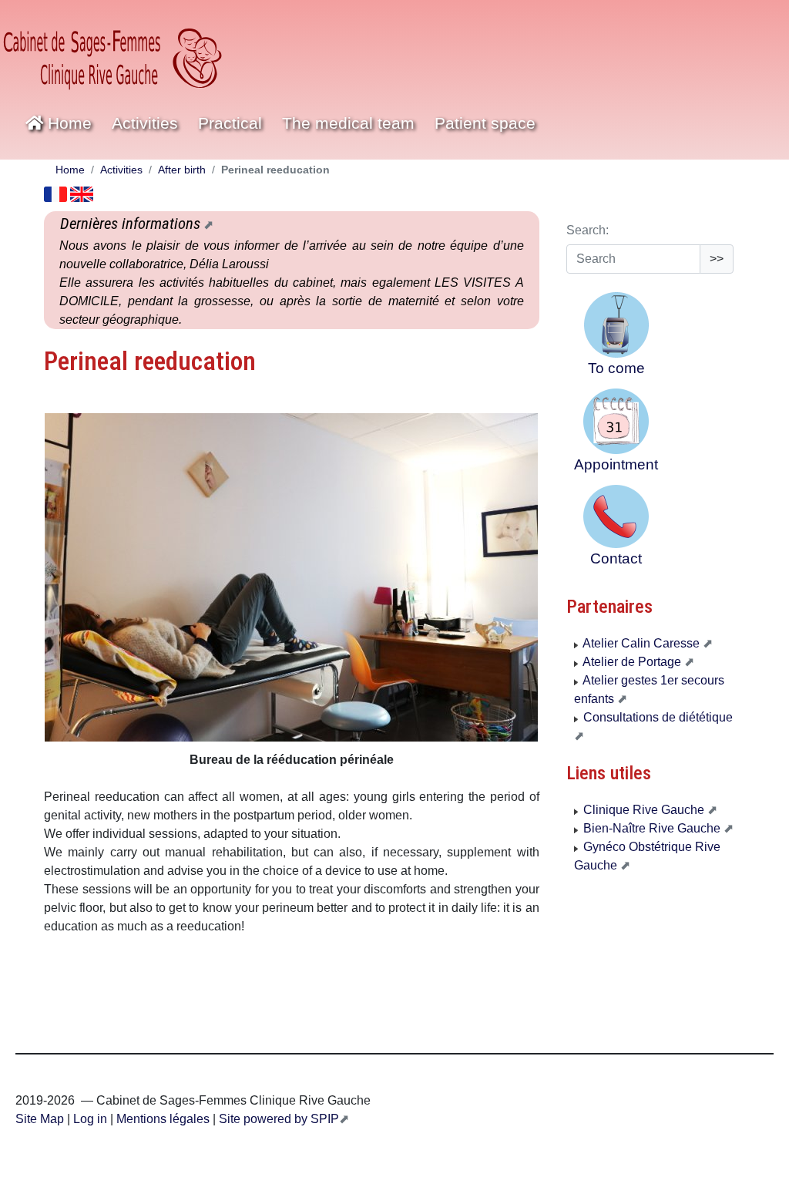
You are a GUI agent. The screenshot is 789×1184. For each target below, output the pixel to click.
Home (67, 123)
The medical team (348, 123)
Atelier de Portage (632, 661)
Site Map (39, 1118)
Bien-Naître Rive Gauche (652, 828)
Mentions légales (161, 1118)
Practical (230, 123)
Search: (587, 230)
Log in (90, 1118)
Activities (121, 169)
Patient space (485, 123)
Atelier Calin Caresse (641, 643)
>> (717, 258)
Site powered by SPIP (277, 1118)
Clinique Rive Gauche (643, 809)
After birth (182, 169)
